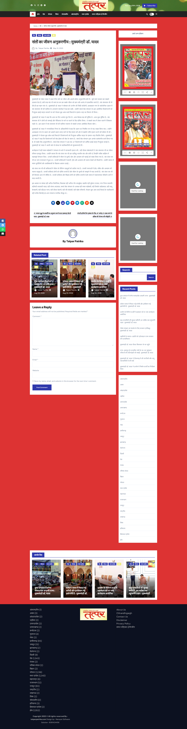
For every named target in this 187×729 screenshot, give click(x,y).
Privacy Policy (123, 623)
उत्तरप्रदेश (123, 402)
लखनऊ (122, 517)
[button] (156, 14)
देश (44, 14)
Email (35, 360)
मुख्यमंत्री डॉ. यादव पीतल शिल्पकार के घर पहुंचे (135, 344)
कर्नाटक (122, 413)
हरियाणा (122, 528)
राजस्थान (123, 500)
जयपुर (122, 436)
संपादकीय (65, 14)
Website (35, 370)
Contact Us (122, 616)
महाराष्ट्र (123, 494)
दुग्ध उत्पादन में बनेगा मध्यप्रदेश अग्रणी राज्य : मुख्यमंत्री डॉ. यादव (44, 284)
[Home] (33, 14)
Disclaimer (121, 620)
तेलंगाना (122, 448)
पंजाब (122, 465)
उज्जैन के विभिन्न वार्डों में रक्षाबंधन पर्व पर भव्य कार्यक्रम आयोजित (101, 284)
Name (35, 349)
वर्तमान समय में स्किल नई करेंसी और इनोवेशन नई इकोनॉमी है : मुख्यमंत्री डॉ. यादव (73, 285)
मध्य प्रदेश (85, 14)
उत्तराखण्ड (123, 408)
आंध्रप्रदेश (123, 390)
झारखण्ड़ (123, 442)
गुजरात (122, 419)
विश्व (57, 14)
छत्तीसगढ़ (123, 431)
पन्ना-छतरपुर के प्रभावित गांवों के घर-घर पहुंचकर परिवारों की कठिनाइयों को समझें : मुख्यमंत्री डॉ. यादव (136, 351)
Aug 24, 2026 (39, 293)
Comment (37, 316)
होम (38, 14)
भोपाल (50, 14)
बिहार (122, 477)
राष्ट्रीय (122, 511)
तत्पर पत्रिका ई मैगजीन (99, 14)
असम (122, 385)
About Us (121, 609)
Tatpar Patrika (43, 48)
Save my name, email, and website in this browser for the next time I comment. (65, 381)
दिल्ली (122, 454)
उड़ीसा (122, 396)
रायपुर (122, 505)
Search (126, 270)
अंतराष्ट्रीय (75, 14)
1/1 (125, 92)
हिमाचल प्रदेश (124, 534)
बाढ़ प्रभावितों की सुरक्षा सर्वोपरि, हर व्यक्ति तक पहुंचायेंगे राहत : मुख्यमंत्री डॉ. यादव (139, 592)
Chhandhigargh (124, 613)
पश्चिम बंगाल (124, 471)
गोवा (121, 425)
